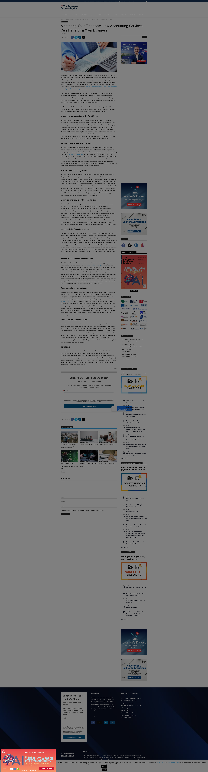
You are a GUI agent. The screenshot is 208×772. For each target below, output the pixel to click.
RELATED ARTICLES (67, 427)
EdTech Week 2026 (131, 607)
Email (66, 391)
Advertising (117, 1)
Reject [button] (104, 769)
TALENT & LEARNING (103, 15)
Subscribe (92, 1)
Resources (79, 1)
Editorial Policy (124, 1)
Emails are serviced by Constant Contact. (93, 401)
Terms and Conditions (173, 762)
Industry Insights (126, 349)
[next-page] (64, 472)
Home (62, 1)
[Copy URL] (83, 37)
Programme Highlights (128, 344)
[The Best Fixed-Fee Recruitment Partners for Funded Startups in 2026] (108, 437)
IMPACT (115, 15)
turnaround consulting (93, 265)
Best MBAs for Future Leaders (130, 342)
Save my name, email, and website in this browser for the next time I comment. (83, 510)
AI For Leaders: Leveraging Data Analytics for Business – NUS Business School (135, 438)
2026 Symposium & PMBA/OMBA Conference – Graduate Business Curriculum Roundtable (135, 613)
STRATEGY (84, 15)
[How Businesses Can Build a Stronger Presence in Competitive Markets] (89, 437)
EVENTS (141, 15)
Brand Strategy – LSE (132, 511)
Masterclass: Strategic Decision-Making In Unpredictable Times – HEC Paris (136, 518)
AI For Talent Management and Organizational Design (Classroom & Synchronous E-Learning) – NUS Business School (136, 534)
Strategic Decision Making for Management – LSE (134, 506)
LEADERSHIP (65, 15)
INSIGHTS (123, 15)
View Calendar (125, 458)
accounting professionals (75, 154)
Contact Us (131, 1)
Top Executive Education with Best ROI (132, 339)
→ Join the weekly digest (89, 406)
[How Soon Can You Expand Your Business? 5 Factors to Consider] (108, 456)
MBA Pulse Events (127, 359)
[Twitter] (76, 37)
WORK (92, 15)
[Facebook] (72, 37)
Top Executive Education (107, 1)
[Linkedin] (79, 37)
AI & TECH (75, 15)
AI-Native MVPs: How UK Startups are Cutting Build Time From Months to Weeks (88, 465)
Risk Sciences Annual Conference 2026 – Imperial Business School (135, 408)
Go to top (114, 368)
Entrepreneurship (69, 19)
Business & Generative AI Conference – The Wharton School (136, 422)
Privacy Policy (160, 762)
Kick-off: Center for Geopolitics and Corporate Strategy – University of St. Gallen (136, 446)
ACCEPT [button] (104, 766)
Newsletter (98, 1)
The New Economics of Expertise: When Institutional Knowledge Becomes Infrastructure (68, 446)
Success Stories (126, 351)
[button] (146, 1)
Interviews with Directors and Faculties (132, 347)
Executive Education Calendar (129, 356)
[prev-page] (62, 472)
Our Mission (86, 1)
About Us (67, 1)
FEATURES (133, 15)
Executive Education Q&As (129, 354)
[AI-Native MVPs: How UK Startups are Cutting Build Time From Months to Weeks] (89, 456)
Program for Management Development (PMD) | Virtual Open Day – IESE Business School (135, 429)
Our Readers (73, 1)
